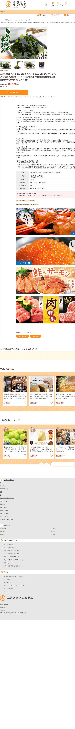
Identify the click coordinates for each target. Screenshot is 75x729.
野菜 (1, 492)
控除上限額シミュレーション (11, 550)
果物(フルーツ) (4, 488)
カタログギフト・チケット (7, 498)
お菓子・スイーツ (4, 501)
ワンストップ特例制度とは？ (11, 556)
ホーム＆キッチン (4, 516)
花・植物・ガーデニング (6, 519)
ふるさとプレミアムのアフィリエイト (14, 585)
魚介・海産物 (18, 20)
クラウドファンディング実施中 (25, 200)
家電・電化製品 (4, 513)
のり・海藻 (27, 20)
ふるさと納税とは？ (9, 544)
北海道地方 (3, 528)
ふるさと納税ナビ (8, 588)
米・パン (2, 485)
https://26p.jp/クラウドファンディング (27, 204)
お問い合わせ (7, 582)
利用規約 (2, 610)
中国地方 (53, 534)
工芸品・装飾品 (4, 510)
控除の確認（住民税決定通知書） (13, 566)
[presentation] (2, 43)
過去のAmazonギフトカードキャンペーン (15, 576)
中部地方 (53, 528)
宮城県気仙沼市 (4, 70)
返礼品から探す (8, 20)
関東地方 (2, 534)
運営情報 (2, 607)
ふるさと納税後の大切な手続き (12, 553)
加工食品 (2, 504)
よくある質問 (7, 579)
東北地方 (2, 531)
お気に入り (3, 86)
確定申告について (8, 563)
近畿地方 (53, 531)
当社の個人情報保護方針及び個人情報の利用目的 (13, 612)
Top (1, 20)
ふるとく (6, 591)
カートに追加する (15, 92)
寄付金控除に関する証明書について (13, 560)
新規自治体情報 (4, 604)
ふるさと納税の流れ (9, 547)
